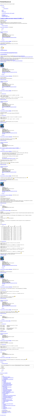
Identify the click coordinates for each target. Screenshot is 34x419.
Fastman (1, 334)
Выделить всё (4, 93)
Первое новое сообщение (4, 27)
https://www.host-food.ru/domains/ (17, 60)
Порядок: (22, 365)
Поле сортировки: (12, 365)
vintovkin (1, 143)
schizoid (1, 32)
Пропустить (2, 5)
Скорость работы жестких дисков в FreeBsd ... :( (12, 18)
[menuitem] (6, 8)
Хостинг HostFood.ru (3, 50)
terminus (5, 20)
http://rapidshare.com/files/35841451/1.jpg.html (8, 158)
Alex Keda (1, 67)
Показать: (2, 365)
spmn (9, 210)
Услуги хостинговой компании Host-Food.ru (8, 52)
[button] (3, 28)
